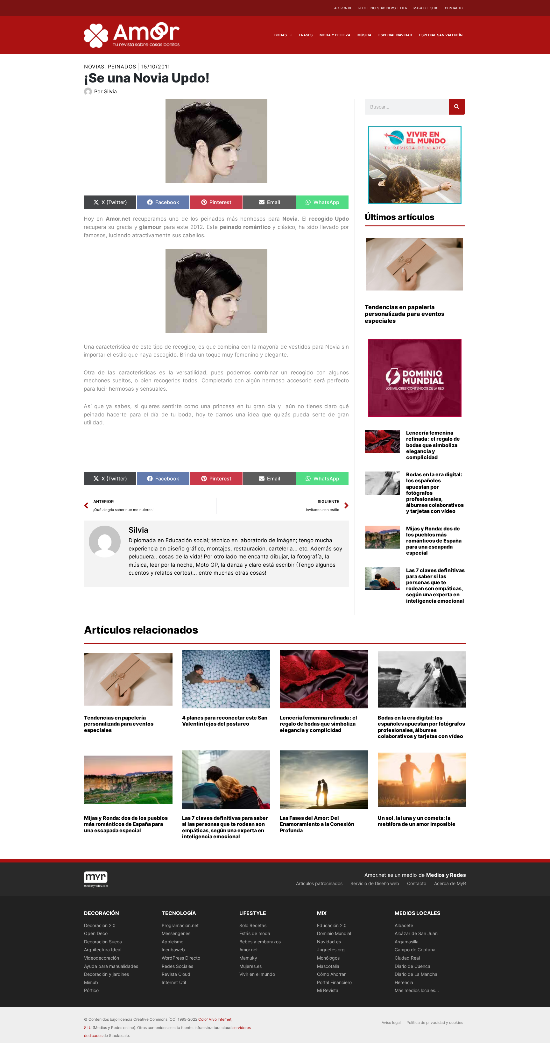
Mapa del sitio (426, 8)
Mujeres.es (250, 966)
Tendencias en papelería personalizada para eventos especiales (404, 314)
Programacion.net (180, 925)
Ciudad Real (407, 958)
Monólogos (328, 958)
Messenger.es (176, 933)
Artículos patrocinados (319, 883)
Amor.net (248, 949)
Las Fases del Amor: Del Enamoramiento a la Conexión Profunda (317, 824)
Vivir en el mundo (257, 974)
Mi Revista (327, 990)
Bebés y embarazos (260, 941)
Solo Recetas (252, 925)
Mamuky (248, 958)
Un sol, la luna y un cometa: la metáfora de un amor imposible (416, 821)
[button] (289, 35)
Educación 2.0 (332, 925)
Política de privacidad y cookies (434, 1022)
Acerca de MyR (450, 883)
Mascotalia (328, 966)
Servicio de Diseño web (374, 883)
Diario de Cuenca (412, 966)
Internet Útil (174, 982)
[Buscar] (457, 107)
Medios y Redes (446, 875)
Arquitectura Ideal (102, 949)
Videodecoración (101, 958)
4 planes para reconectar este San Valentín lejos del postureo (224, 720)
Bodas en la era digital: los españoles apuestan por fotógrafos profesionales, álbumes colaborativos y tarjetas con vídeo (421, 726)
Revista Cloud (176, 974)
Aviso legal (391, 1022)
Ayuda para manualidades (111, 966)
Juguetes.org (331, 949)
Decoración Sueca (103, 941)
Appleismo (172, 941)
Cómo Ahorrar (331, 974)
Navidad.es (329, 941)
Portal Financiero (334, 982)
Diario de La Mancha (416, 974)
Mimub (91, 982)
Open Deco (96, 933)
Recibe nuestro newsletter (382, 8)
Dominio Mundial (334, 933)
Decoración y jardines (106, 974)
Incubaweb (173, 949)
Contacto (454, 8)
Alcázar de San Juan (416, 933)
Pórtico (91, 990)
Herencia (404, 982)
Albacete (404, 925)
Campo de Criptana (415, 949)
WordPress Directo (181, 958)
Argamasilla (407, 941)
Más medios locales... (417, 990)
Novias (94, 66)
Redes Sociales (177, 966)
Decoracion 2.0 (100, 925)
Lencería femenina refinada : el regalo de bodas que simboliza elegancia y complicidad (433, 444)
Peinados (122, 66)
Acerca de (343, 8)
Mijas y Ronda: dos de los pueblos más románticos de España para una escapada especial (434, 540)
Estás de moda (254, 933)
